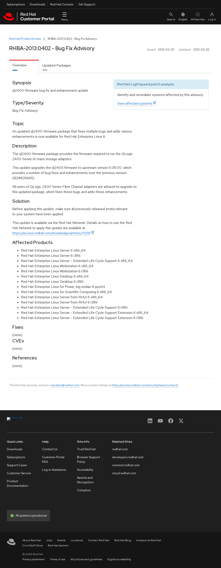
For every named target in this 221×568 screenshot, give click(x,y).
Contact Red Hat (98, 540)
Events (61, 540)
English (183, 19)
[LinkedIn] (150, 422)
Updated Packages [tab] (56, 65)
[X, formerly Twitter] (181, 422)
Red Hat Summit (58, 545)
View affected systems (134, 103)
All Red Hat (198, 19)
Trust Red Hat (86, 449)
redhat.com (120, 449)
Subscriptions (16, 4)
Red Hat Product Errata (25, 39)
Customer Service (19, 473)
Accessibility (85, 470)
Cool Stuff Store (32, 545)
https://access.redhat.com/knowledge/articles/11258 (51, 233)
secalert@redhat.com (65, 385)
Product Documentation (17, 483)
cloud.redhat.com (124, 473)
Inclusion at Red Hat (148, 540)
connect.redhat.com (126, 465)
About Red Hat (31, 540)
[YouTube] (160, 422)
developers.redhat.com (128, 457)
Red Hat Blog (122, 540)
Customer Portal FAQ (53, 459)
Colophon (84, 490)
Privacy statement (33, 559)
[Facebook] (170, 422)
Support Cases (17, 465)
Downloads (37, 4)
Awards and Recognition (85, 480)
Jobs (49, 540)
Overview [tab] (19, 65)
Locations (77, 540)
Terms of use (57, 559)
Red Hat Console (61, 4)
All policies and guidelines (86, 559)
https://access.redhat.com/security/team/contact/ (145, 385)
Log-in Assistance (54, 470)
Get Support (86, 4)
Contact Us (49, 449)
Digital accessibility (119, 559)
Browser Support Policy (88, 459)
